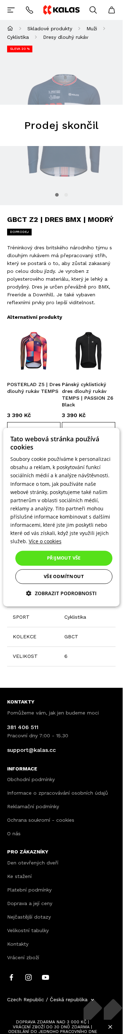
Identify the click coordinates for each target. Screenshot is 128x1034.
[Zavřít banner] (110, 1027)
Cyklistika (18, 37)
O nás (14, 833)
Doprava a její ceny (29, 903)
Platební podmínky (29, 890)
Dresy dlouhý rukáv (65, 37)
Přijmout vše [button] (64, 558)
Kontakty (17, 944)
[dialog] (61, 517)
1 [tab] (57, 195)
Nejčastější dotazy (29, 917)
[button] (61, 593)
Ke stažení (19, 876)
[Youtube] (45, 977)
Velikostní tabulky (28, 930)
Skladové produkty (49, 28)
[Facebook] (11, 977)
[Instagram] (28, 977)
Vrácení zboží (23, 957)
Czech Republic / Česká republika (47, 999)
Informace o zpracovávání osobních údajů (57, 793)
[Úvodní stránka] (10, 28)
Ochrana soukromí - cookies (40, 820)
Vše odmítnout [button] (64, 576)
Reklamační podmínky (33, 806)
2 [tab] (66, 195)
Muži (91, 28)
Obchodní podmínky (31, 779)
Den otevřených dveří (32, 863)
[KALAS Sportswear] (61, 10)
